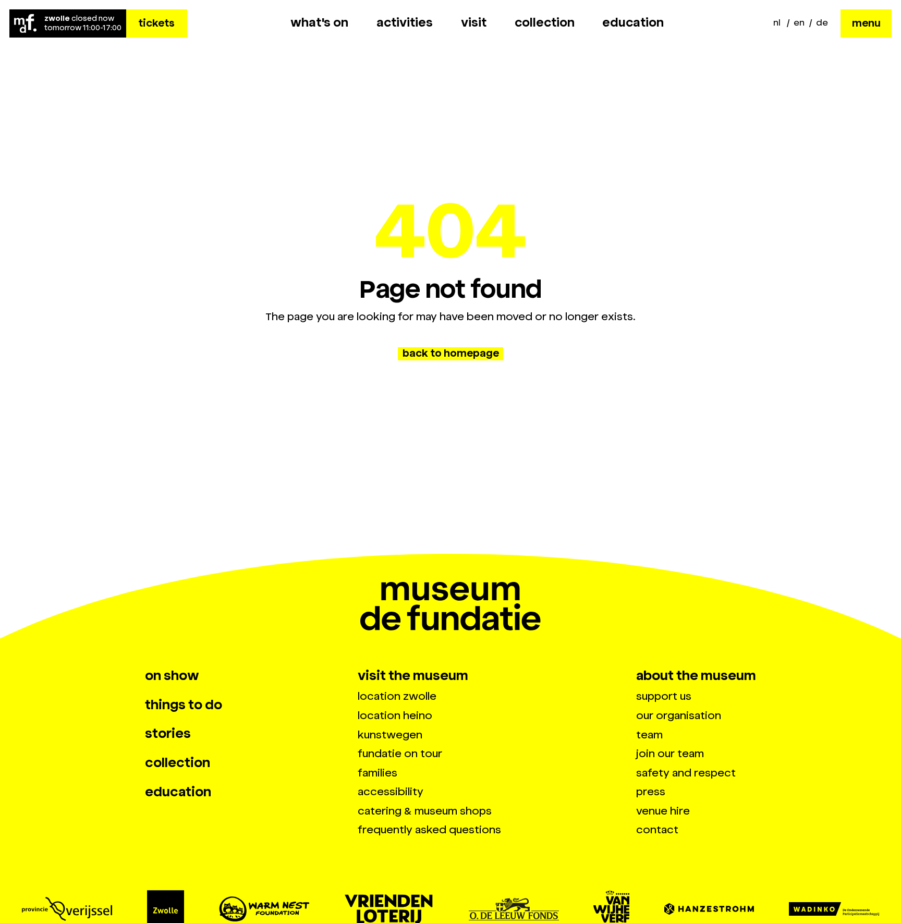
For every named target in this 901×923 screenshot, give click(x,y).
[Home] (25, 23)
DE (822, 23)
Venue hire (663, 811)
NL (777, 23)
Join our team (670, 753)
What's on (319, 22)
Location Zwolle (397, 696)
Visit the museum (413, 676)
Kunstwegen (390, 734)
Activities (404, 22)
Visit (473, 22)
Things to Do (183, 705)
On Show (172, 676)
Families (377, 773)
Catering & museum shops (425, 811)
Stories (168, 733)
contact (657, 829)
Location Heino (395, 715)
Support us (663, 696)
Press (650, 791)
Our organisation (678, 715)
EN (799, 23)
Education (633, 22)
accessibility (390, 791)
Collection (545, 22)
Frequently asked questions (429, 829)
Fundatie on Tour (400, 753)
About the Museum (696, 676)
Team (649, 734)
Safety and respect (686, 773)
